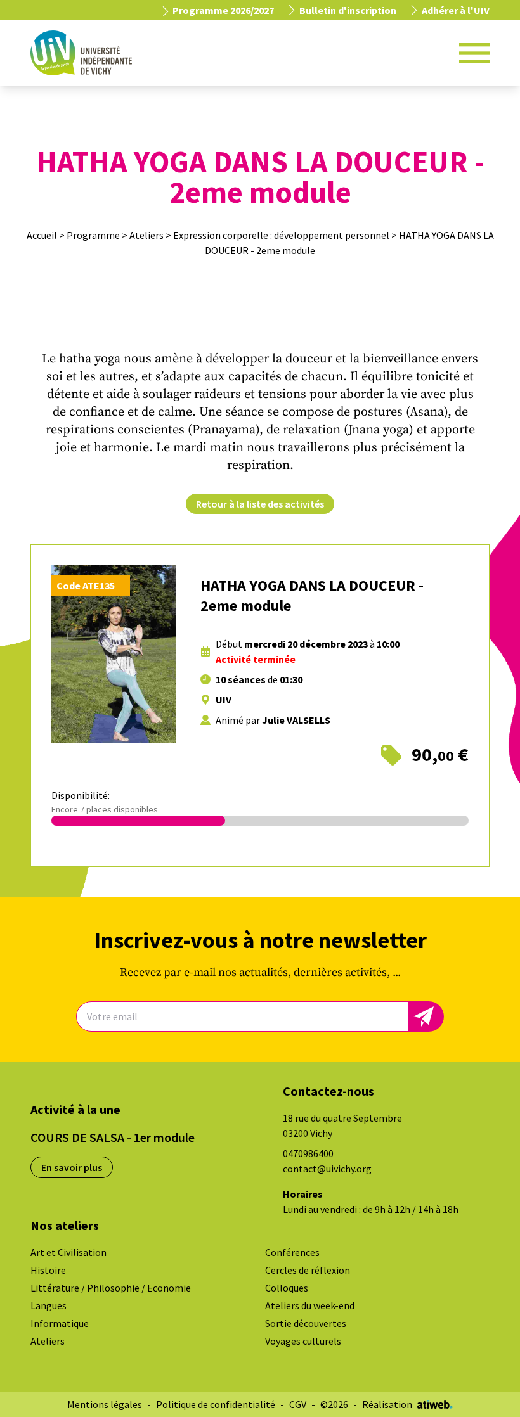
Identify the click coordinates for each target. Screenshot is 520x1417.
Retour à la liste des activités (260, 503)
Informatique (59, 1323)
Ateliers (146, 235)
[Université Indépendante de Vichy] (81, 52)
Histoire (48, 1270)
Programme (93, 235)
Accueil (42, 235)
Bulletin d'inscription (347, 10)
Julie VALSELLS (296, 720)
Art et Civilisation (68, 1252)
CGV (297, 1404)
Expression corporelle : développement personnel (281, 235)
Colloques (286, 1287)
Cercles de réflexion (307, 1270)
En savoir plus (71, 1167)
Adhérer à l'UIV (456, 10)
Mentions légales (104, 1404)
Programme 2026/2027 (222, 10)
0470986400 (308, 1153)
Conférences (292, 1252)
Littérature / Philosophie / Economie (110, 1287)
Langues (48, 1305)
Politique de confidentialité (215, 1404)
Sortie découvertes (305, 1323)
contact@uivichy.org (327, 1168)
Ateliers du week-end (309, 1305)
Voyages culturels (303, 1341)
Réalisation (387, 1404)
